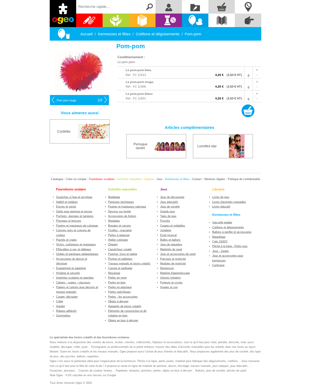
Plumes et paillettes (120, 258)
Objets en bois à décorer (123, 320)
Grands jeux (167, 211)
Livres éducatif (221, 206)
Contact (197, 179)
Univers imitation (170, 277)
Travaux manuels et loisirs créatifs (129, 263)
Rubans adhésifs (66, 310)
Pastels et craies (66, 239)
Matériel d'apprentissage (175, 273)
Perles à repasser (119, 235)
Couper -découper (67, 296)
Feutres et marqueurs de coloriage (77, 225)
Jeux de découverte (172, 197)
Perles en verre (117, 277)
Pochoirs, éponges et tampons (75, 216)
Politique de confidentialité (244, 179)
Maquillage (218, 236)
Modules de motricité (173, 263)
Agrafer (60, 306)
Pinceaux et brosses (68, 220)
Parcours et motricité (173, 258)
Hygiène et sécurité (68, 273)
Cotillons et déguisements (228, 227)
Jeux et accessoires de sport (178, 254)
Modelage (114, 197)
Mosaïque (114, 273)
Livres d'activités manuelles (229, 202)
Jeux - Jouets (220, 251)
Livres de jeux (220, 197)
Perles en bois (117, 282)
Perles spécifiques (119, 291)
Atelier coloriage (118, 239)
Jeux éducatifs (169, 202)
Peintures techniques (121, 202)
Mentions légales (214, 179)
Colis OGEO (219, 241)
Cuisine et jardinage (120, 268)
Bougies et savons (119, 225)
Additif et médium (67, 202)
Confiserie (218, 265)
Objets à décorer (118, 301)
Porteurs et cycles (171, 282)
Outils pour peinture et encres (74, 211)
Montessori (167, 268)
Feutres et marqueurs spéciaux (127, 206)
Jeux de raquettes (171, 244)
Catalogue (57, 179)
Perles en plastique (120, 287)
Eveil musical (168, 235)
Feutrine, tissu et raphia (122, 254)
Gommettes (63, 315)
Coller (59, 301)
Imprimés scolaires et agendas (75, 277)
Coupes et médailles (172, 225)
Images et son (169, 287)
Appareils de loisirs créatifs (124, 306)
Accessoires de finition (122, 216)
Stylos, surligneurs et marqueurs (76, 244)
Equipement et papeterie (71, 268)
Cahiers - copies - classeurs (73, 282)
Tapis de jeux (168, 216)
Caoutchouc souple (120, 249)
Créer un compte (76, 179)
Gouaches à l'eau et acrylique (74, 197)
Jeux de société (170, 206)
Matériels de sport (171, 249)
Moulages (114, 220)
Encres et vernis (66, 206)
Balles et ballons (170, 239)
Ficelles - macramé (120, 230)
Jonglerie (165, 230)
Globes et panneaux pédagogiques (77, 254)
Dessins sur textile (119, 211)
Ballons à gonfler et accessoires (232, 232)
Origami (113, 244)
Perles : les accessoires (123, 296)
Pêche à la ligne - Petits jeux (230, 246)
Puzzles (165, 220)
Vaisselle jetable (222, 222)
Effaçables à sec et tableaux (73, 249)
